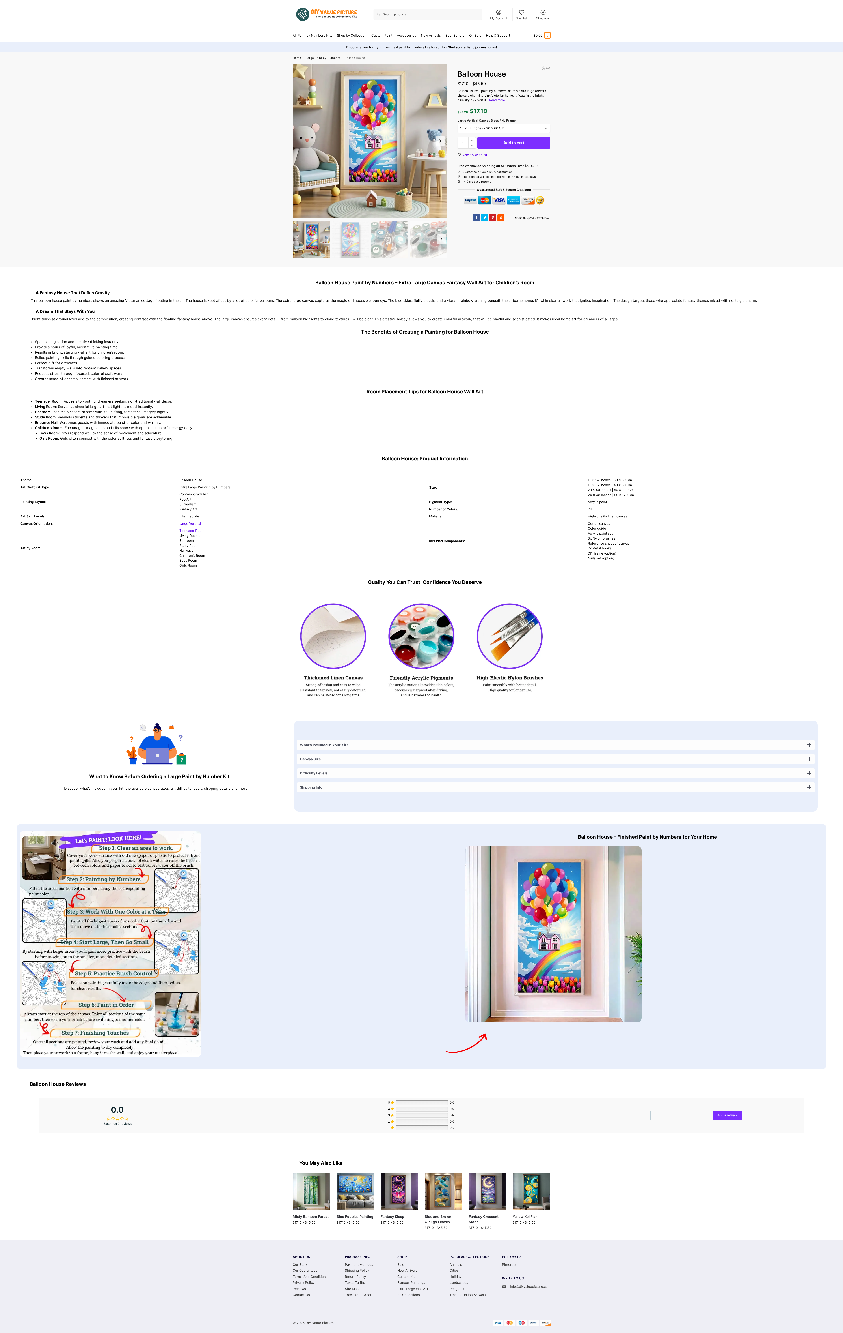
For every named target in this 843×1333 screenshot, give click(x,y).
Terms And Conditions (310, 1277)
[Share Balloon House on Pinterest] (493, 217)
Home (297, 58)
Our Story (300, 1264)
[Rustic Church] (544, 68)
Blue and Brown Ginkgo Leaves (438, 1219)
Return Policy (355, 1277)
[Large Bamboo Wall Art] (548, 68)
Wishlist (521, 18)
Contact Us (301, 1295)
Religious (457, 1289)
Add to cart (514, 143)
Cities (454, 1270)
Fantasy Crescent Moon (484, 1219)
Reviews (299, 1289)
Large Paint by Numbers (323, 58)
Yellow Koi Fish (525, 1216)
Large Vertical (190, 523)
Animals (456, 1264)
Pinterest (509, 1264)
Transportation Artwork (468, 1295)
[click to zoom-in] (370, 141)
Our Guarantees (305, 1270)
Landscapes (459, 1283)
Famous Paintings (411, 1283)
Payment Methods (359, 1264)
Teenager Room (191, 531)
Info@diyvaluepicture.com (530, 1286)
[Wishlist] (323, 1179)
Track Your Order (358, 1295)
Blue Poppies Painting (355, 1216)
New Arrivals (407, 1270)
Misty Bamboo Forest (311, 1216)
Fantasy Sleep (392, 1216)
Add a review (727, 1115)
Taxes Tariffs (355, 1283)
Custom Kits (407, 1277)
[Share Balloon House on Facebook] (476, 217)
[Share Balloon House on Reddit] (501, 217)
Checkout (543, 18)
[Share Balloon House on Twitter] (484, 217)
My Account (498, 18)
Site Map (352, 1289)
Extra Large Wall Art (412, 1289)
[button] (542, 35)
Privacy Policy (303, 1283)
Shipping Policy (357, 1270)
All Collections (408, 1295)
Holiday (455, 1277)
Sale (400, 1264)
